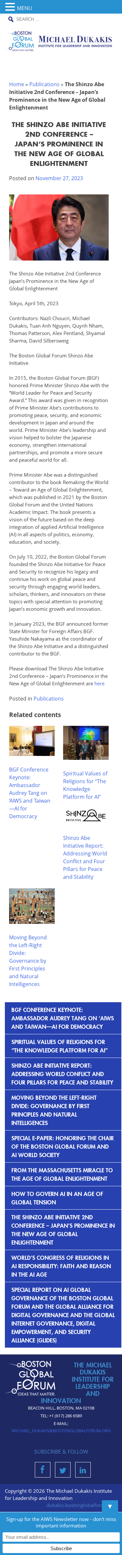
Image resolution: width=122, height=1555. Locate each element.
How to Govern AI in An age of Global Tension (57, 1197)
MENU (24, 8)
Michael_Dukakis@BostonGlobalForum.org (61, 1430)
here (99, 683)
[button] (11, 7)
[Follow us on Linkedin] (83, 1471)
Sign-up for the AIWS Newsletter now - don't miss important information (61, 1522)
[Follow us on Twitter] (63, 1471)
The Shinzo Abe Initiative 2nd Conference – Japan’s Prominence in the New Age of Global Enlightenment (63, 1229)
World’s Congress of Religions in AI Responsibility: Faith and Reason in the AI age (61, 1265)
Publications (44, 84)
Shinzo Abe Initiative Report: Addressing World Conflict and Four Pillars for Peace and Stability (62, 1073)
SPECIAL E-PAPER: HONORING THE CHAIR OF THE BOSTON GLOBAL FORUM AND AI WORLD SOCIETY (62, 1146)
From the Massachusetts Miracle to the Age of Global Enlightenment (62, 1174)
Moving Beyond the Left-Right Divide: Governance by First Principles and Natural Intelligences (28, 961)
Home (16, 84)
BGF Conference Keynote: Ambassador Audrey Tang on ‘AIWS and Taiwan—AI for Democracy (29, 793)
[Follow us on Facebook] (42, 1471)
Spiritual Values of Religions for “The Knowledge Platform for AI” (59, 1046)
